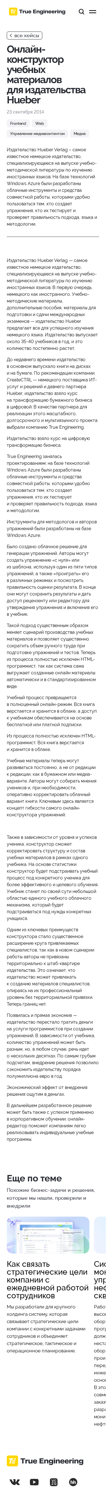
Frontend (18, 123)
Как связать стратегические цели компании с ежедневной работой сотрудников (48, 1279)
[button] (81, 11)
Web (39, 123)
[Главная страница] (37, 11)
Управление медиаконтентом (37, 133)
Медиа (80, 133)
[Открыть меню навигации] (93, 11)
